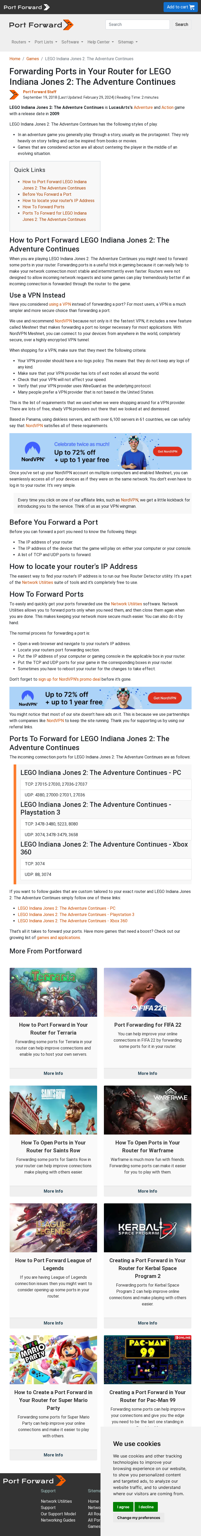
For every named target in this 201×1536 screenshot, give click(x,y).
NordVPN (63, 321)
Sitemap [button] (126, 42)
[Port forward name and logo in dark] (41, 24)
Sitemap (95, 1490)
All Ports (96, 1520)
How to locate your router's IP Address (58, 200)
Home (14, 58)
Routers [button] (19, 42)
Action (167, 107)
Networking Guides (58, 1520)
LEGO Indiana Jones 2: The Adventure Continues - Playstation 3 (76, 914)
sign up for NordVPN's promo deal (69, 679)
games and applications (58, 937)
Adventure (143, 107)
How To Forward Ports (43, 206)
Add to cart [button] (178, 6)
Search (181, 24)
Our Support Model (58, 1513)
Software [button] (71, 42)
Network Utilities (37, 582)
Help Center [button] (99, 42)
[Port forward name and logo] (26, 6)
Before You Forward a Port (47, 194)
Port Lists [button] (44, 42)
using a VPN (60, 304)
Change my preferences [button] (138, 1517)
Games (32, 58)
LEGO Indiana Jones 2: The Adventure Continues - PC (66, 908)
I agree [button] (123, 1507)
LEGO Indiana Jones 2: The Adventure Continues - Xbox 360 (72, 920)
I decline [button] (146, 1507)
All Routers (98, 1513)
